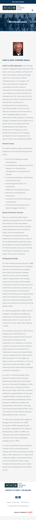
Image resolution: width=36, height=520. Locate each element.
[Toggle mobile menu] (32, 10)
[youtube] (16, 497)
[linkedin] (19, 497)
